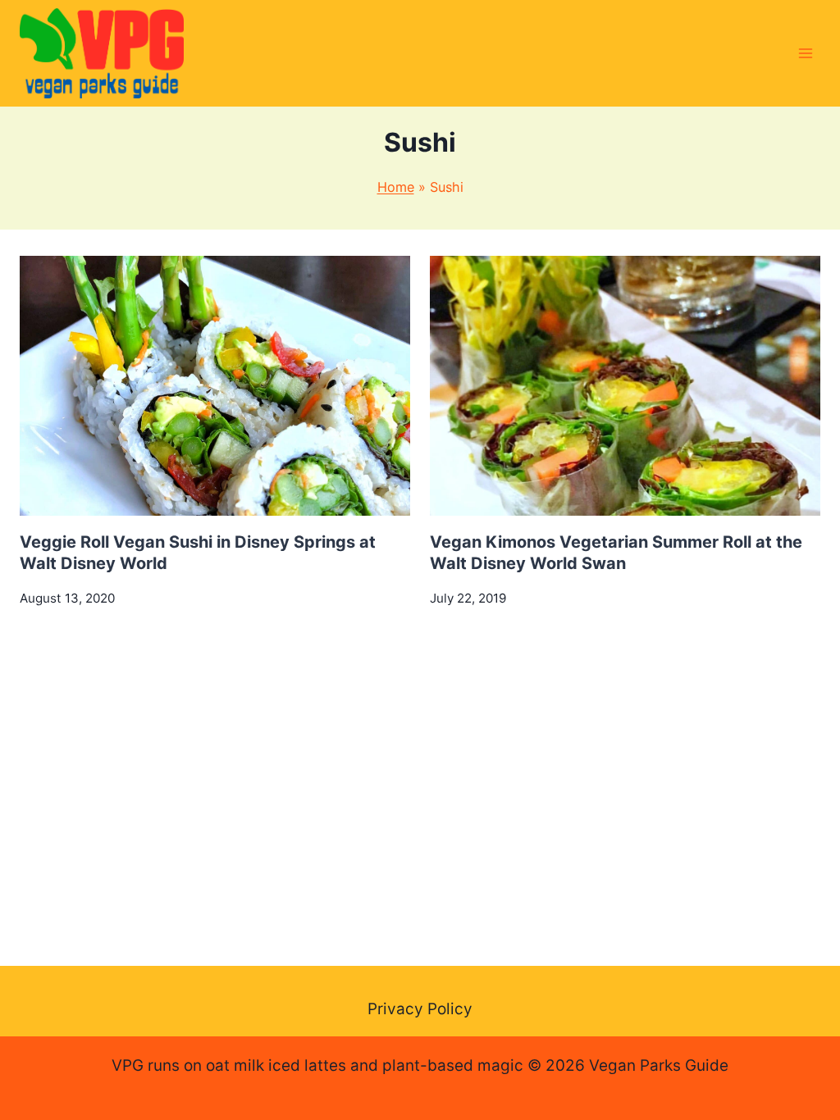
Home (395, 187)
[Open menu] (805, 53)
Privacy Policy (420, 1008)
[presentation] (215, 386)
